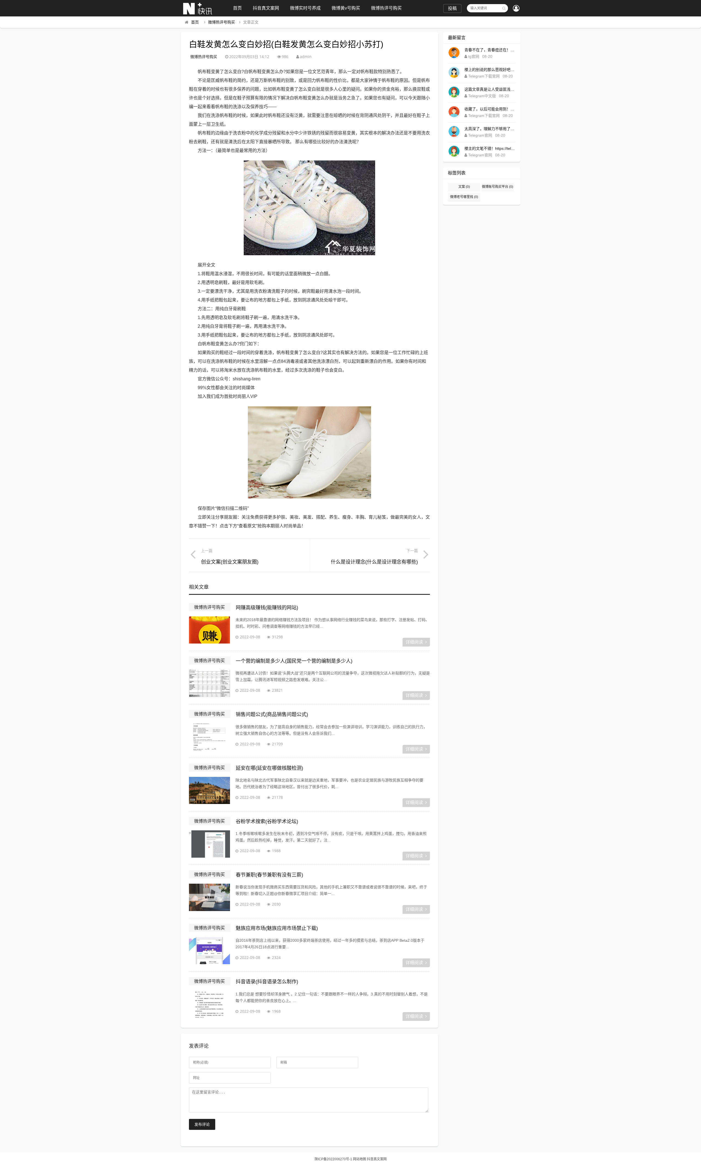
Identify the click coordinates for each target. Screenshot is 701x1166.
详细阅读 (414, 642)
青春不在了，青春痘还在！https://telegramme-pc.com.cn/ (489, 50)
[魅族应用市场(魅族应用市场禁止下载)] (209, 950)
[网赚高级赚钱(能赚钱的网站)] (209, 630)
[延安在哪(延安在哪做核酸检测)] (209, 790)
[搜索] (504, 8)
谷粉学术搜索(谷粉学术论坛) (267, 821)
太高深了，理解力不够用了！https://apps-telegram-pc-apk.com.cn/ (489, 129)
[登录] (516, 9)
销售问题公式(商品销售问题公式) (272, 714)
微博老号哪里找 (464, 197)
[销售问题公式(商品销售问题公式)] (209, 737)
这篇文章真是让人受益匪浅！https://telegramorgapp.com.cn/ (489, 89)
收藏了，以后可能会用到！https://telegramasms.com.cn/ (489, 109)
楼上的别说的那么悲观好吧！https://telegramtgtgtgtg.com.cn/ (489, 69)
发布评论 (202, 1124)
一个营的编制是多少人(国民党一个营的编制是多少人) (294, 661)
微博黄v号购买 (346, 8)
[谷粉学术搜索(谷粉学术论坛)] (209, 844)
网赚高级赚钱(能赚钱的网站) (267, 607)
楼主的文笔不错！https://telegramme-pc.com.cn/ (489, 148)
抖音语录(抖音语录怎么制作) (267, 981)
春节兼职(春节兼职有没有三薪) (269, 875)
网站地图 (359, 1159)
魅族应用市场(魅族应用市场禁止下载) (277, 928)
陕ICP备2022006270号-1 (333, 1159)
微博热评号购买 (386, 8)
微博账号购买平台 (497, 187)
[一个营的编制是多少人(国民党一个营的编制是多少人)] (209, 683)
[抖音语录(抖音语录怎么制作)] (209, 1004)
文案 (464, 187)
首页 (237, 8)
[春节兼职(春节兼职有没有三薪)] (209, 897)
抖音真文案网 (266, 8)
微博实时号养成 (305, 8)
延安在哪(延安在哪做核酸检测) (269, 768)
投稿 (452, 8)
